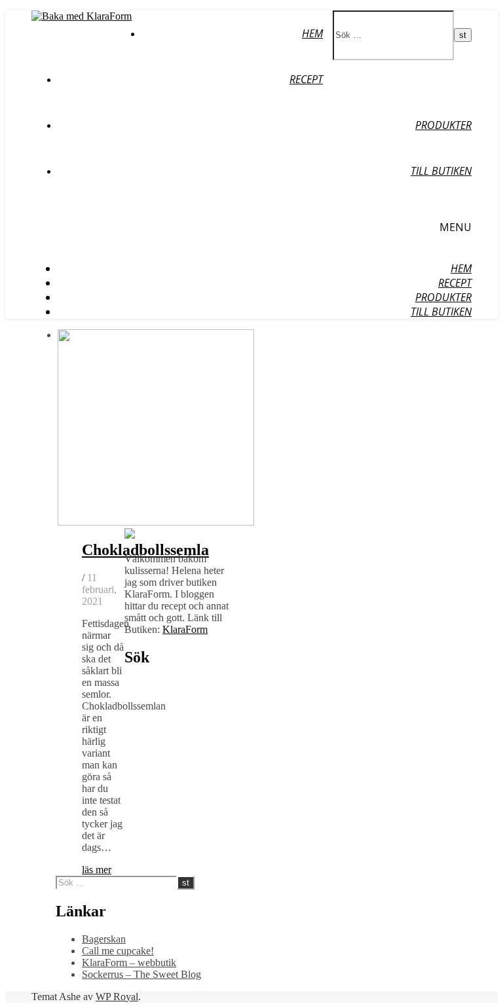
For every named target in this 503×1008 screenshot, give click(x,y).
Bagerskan (104, 939)
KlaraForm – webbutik (129, 962)
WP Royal (117, 996)
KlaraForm (185, 629)
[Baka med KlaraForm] (81, 16)
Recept (306, 79)
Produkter (443, 125)
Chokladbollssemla (145, 549)
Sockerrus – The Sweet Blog (141, 974)
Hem (312, 33)
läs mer (96, 869)
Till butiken (441, 171)
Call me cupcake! (118, 950)
